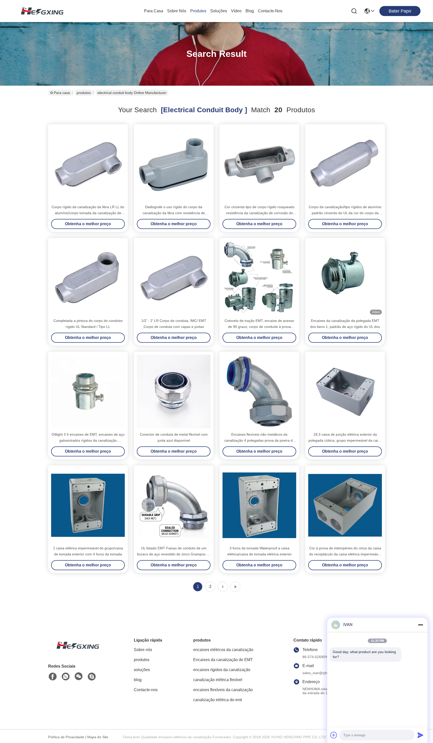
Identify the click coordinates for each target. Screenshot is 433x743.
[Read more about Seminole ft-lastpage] (235, 586)
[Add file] (333, 734)
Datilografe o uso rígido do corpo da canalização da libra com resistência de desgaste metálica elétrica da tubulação (173, 213)
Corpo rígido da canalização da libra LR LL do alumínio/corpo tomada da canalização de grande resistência (88, 213)
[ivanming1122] (91, 677)
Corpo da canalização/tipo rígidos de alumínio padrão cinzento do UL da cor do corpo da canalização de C (345, 213)
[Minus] (420, 625)
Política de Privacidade (66, 737)
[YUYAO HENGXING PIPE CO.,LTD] (40, 11)
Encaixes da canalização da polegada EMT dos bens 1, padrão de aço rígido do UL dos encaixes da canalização (345, 327)
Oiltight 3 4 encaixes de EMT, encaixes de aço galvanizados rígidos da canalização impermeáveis (88, 440)
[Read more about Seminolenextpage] (222, 586)
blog (250, 11)
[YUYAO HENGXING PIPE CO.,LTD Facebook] (52, 677)
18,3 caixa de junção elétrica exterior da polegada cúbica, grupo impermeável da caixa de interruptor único (345, 440)
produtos (198, 11)
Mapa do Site (97, 737)
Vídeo (236, 11)
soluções (218, 11)
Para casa (153, 11)
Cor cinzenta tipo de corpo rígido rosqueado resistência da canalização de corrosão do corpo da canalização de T (259, 213)
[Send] (420, 734)
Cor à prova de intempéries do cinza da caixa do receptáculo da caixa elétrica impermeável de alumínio (345, 554)
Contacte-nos (270, 11)
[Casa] (75, 651)
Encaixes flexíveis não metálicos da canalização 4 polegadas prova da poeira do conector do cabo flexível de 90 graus (259, 440)
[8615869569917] (65, 677)
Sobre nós (176, 11)
